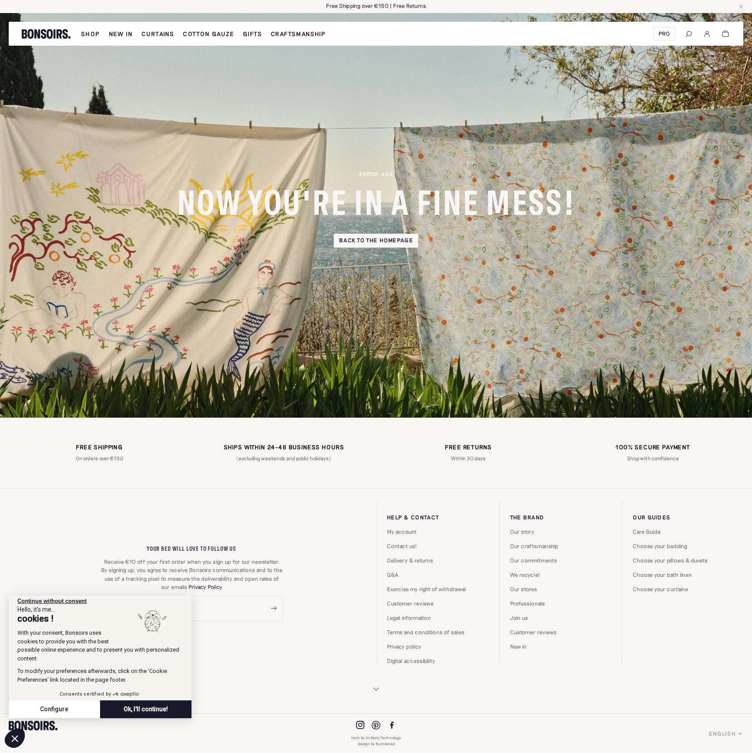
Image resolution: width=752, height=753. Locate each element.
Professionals (527, 603)
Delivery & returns (410, 560)
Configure (54, 709)
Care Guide (647, 532)
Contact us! (401, 546)
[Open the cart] (725, 34)
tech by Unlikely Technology (376, 737)
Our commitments (533, 560)
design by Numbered (376, 744)
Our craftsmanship (534, 546)
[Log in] (707, 34)
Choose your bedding (660, 546)
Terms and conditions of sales (425, 632)
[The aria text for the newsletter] (274, 609)
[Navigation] (689, 34)
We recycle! (525, 575)
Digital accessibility (411, 661)
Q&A (392, 575)
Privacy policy (404, 646)
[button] (14, 738)
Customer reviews (410, 603)
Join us (519, 618)
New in (518, 646)
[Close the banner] (741, 6)
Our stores (523, 589)
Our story (522, 532)
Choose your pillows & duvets (670, 560)
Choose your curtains (660, 589)
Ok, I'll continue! (146, 709)
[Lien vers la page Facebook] (391, 725)
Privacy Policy (205, 586)
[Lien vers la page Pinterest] (376, 725)
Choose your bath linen (662, 575)
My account (401, 532)
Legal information (409, 618)
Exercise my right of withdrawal (426, 589)
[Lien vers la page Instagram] (360, 725)
